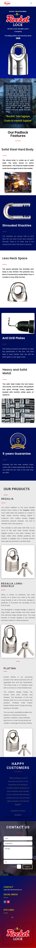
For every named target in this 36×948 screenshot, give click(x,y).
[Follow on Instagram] (8, 901)
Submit (27, 867)
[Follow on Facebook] (5, 901)
